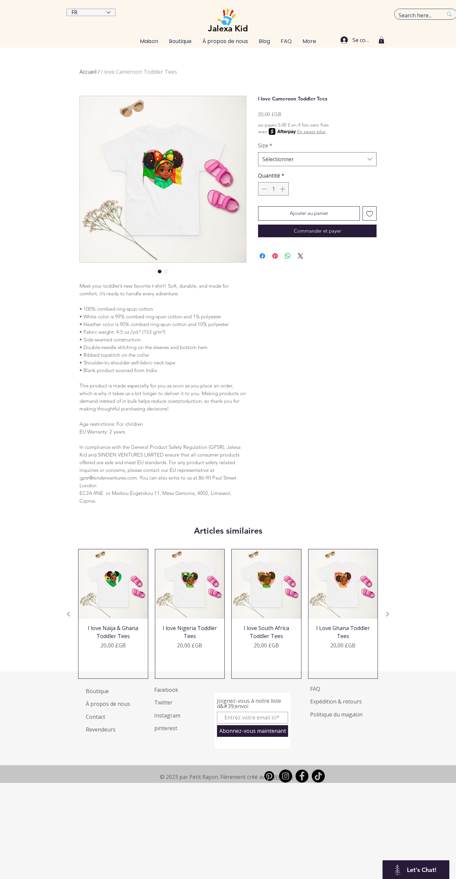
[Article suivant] (388, 614)
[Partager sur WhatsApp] (288, 256)
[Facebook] (301, 776)
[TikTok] (318, 776)
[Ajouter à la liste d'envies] (370, 213)
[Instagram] (285, 776)
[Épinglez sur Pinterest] (275, 256)
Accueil (87, 71)
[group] (228, 614)
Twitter (163, 702)
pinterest (165, 728)
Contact (95, 716)
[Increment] (283, 189)
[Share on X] (300, 256)
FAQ (315, 688)
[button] (381, 40)
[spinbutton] (273, 189)
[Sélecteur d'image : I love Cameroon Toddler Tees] (159, 271)
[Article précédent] (68, 614)
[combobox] (317, 159)
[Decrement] (263, 189)
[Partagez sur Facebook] (262, 256)
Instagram (167, 715)
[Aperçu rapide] (113, 584)
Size (265, 145)
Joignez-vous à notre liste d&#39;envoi (249, 703)
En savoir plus (311, 131)
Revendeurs (101, 729)
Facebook (166, 689)
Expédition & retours (336, 701)
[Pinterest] (269, 776)
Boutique (97, 691)
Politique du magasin (336, 714)
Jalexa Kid (228, 28)
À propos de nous (108, 703)
